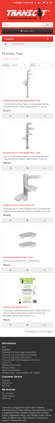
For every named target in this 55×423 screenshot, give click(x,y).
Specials (6, 380)
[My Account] (39, 2)
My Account (7, 393)
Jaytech (5, 420)
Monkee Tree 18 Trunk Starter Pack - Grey (22, 100)
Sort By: (6, 65)
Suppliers (6, 349)
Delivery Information (11, 365)
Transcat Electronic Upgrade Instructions (21, 360)
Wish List (6, 398)
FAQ (4, 347)
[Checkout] (51, 2)
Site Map (6, 385)
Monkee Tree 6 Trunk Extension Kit (18, 205)
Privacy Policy (8, 367)
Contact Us (7, 383)
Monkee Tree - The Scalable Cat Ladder (21, 373)
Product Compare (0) (11, 59)
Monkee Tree (18, 44)
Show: (33, 65)
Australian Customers (23, 2)
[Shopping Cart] (47, 2)
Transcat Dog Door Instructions (17, 357)
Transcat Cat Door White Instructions (19, 355)
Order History (8, 396)
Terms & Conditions (11, 370)
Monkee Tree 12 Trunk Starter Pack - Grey (21, 153)
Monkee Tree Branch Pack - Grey (18, 257)
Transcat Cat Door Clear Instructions (19, 352)
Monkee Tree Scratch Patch (15, 307)
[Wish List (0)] (44, 2)
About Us (6, 362)
